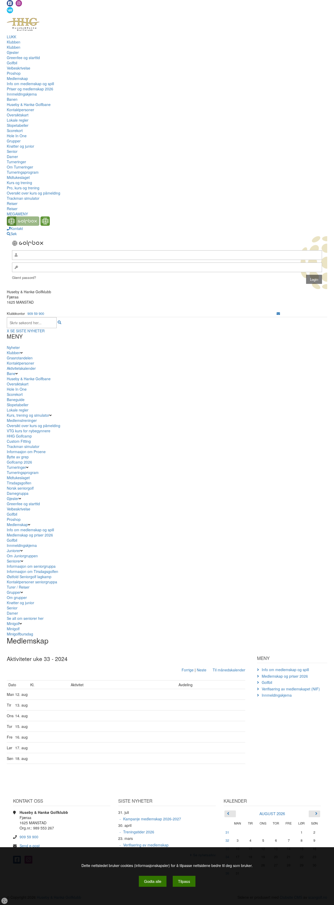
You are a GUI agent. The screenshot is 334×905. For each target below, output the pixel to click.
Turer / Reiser (18, 587)
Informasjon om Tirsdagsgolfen (32, 571)
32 (227, 840)
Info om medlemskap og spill (30, 83)
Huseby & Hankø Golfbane (29, 104)
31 (227, 832)
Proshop (14, 73)
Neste (201, 669)
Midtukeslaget (18, 177)
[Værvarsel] (10, 10)
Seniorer (14, 561)
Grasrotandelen (20, 357)
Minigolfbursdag (20, 633)
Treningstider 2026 (138, 831)
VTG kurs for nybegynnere (28, 430)
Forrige (188, 669)
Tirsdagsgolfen (19, 482)
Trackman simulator (23, 198)
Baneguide (16, 399)
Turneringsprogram (23, 172)
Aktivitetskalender (21, 368)
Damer (12, 156)
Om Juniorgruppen (22, 555)
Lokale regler (17, 120)
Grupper (14, 140)
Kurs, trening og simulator (28, 415)
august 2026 (272, 813)
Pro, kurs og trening (23, 187)
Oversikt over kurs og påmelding (33, 193)
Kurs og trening (19, 182)
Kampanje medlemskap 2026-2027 (152, 818)
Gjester (13, 52)
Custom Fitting (19, 441)
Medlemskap (17, 78)
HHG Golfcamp (19, 436)
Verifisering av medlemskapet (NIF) (291, 688)
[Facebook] (10, 3)
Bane (11, 373)
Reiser (12, 203)
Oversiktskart (17, 114)
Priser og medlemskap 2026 (30, 88)
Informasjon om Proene (26, 451)
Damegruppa (17, 493)
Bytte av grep (18, 456)
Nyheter (13, 347)
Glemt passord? (24, 277)
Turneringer (16, 161)
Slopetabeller (17, 125)
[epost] (278, 313)
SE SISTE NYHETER (27, 330)
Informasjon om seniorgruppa (31, 566)
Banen (12, 99)
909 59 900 (35, 313)
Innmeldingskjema (22, 94)
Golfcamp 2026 (19, 462)
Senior (12, 151)
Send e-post (30, 845)
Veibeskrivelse (18, 68)
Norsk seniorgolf (20, 488)
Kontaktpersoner (20, 109)
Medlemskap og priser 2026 (30, 535)
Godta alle (152, 881)
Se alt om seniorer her (25, 618)
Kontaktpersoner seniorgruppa (32, 581)
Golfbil (12, 62)
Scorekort (15, 130)
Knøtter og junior (20, 146)
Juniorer (13, 550)
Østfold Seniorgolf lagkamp (29, 576)
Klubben (13, 42)
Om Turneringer (20, 167)
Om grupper (17, 597)
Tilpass (184, 881)
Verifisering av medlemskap (146, 844)
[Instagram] (19, 3)
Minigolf (13, 623)
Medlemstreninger (22, 420)
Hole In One (17, 135)
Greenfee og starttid (23, 57)
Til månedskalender (229, 669)
